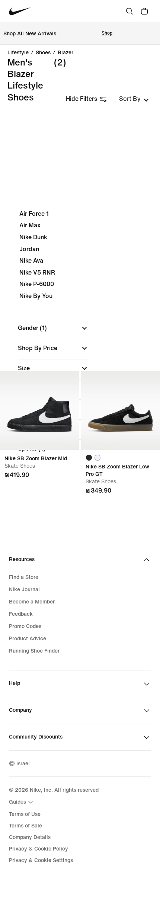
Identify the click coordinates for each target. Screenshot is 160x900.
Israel (23, 763)
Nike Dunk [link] (33, 237)
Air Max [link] (30, 225)
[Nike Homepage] (20, 11)
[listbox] (134, 99)
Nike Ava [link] (31, 260)
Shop (107, 33)
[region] (80, 337)
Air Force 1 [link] (34, 214)
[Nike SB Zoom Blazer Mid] (39, 410)
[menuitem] (22, 802)
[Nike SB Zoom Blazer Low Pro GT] (120, 410)
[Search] (129, 11)
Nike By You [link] (35, 296)
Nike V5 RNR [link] (37, 272)
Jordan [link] (29, 249)
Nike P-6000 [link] (36, 284)
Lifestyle (18, 52)
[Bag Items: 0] (144, 11)
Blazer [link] (65, 52)
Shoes (43, 52)
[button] (53, 328)
